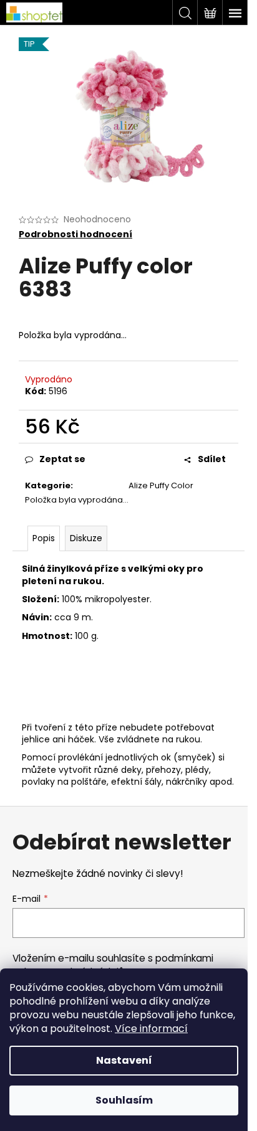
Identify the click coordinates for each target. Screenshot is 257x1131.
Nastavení (124, 1060)
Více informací (151, 1028)
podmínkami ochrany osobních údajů (112, 965)
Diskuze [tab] (86, 538)
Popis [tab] (43, 538)
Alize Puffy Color (160, 485)
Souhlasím (124, 1100)
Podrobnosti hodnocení (75, 234)
